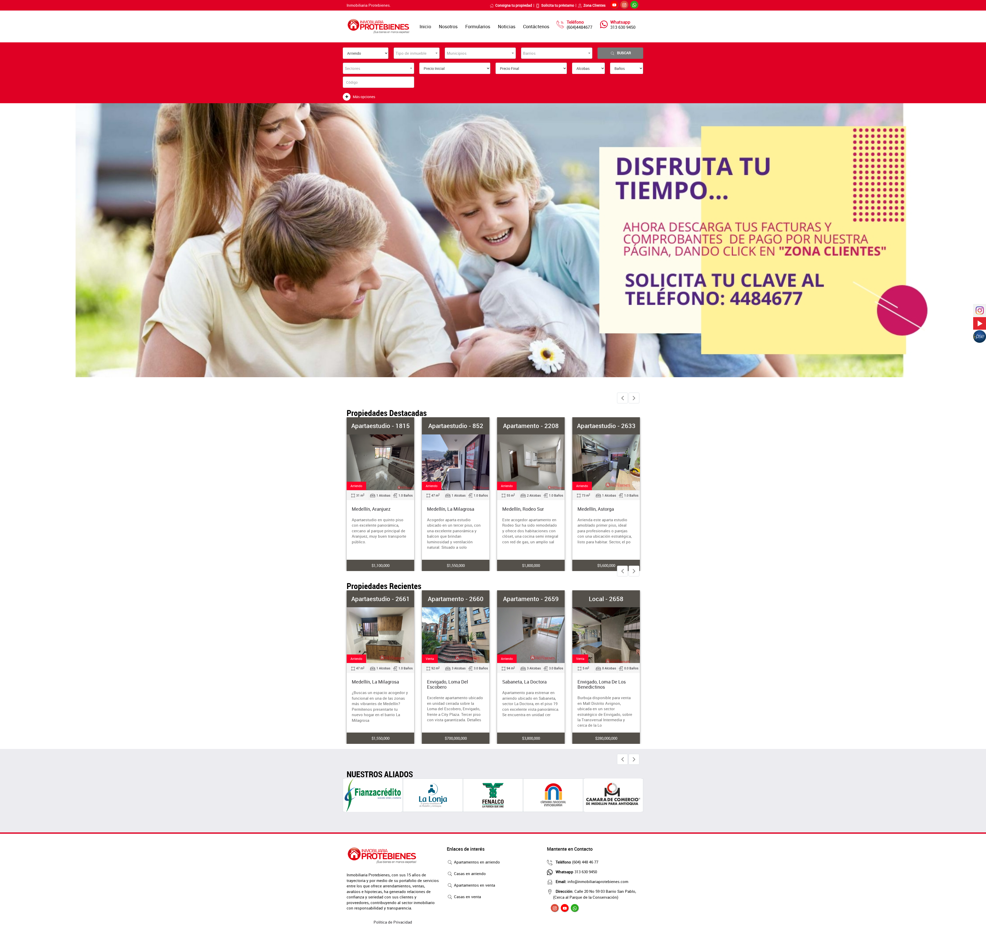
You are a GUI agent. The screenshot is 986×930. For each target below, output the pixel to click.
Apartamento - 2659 (455, 599)
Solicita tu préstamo (557, 5)
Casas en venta (467, 896)
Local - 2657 (606, 599)
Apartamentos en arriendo (476, 862)
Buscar (624, 52)
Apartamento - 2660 (380, 599)
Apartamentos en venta (474, 885)
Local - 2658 (531, 599)
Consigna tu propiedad (513, 5)
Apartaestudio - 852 (380, 426)
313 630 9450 (623, 27)
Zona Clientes (594, 5)
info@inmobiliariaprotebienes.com (592, 881)
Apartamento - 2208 (455, 426)
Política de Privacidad (393, 922)
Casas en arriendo (469, 873)
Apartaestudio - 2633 (531, 426)
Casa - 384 (606, 426)
